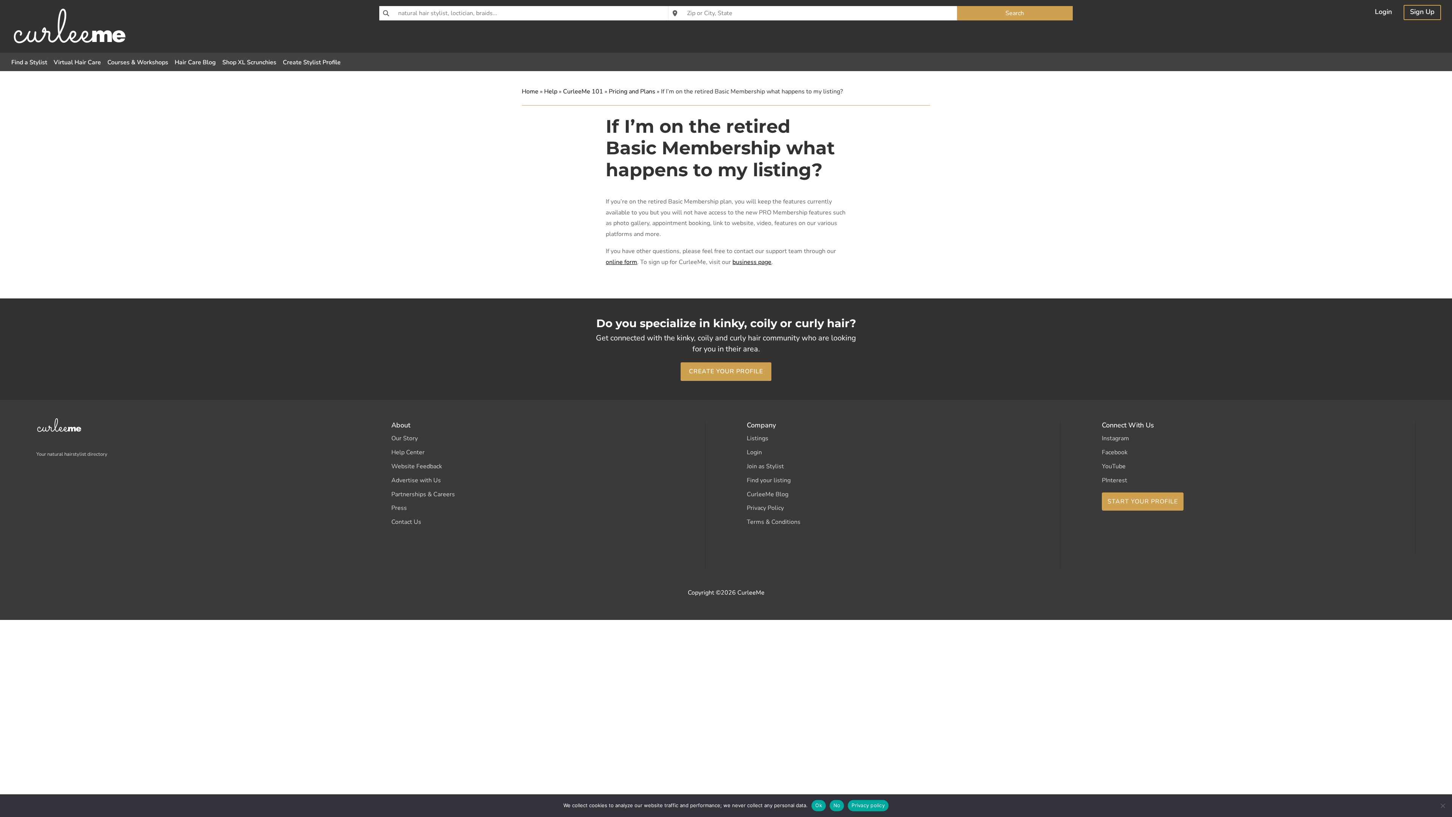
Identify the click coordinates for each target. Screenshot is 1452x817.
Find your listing (769, 480)
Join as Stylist (765, 466)
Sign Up (1422, 12)
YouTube (1114, 466)
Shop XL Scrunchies (249, 62)
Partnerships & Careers (423, 494)
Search (1014, 13)
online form (621, 262)
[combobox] (523, 13)
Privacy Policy (765, 508)
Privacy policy (868, 805)
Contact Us (406, 522)
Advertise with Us (416, 480)
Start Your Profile (1143, 501)
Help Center (408, 452)
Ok (818, 805)
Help (550, 91)
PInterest (1114, 480)
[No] (1442, 805)
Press (399, 508)
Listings (757, 438)
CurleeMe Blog (767, 494)
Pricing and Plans (632, 91)
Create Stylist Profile (312, 62)
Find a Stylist (29, 62)
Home (530, 91)
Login (1383, 12)
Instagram (1115, 438)
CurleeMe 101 (583, 91)
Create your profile (726, 371)
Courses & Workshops (137, 62)
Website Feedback (416, 466)
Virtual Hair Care (77, 62)
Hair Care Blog (195, 62)
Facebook (1115, 452)
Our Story (404, 438)
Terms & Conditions (773, 522)
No (837, 805)
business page (751, 262)
